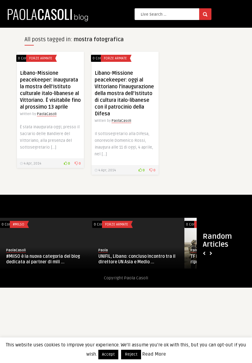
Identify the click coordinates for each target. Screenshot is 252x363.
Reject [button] (131, 354)
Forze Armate (40, 58)
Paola (103, 250)
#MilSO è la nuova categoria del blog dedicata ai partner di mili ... (43, 259)
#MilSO (18, 224)
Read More (154, 354)
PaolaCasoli (47, 114)
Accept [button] (108, 354)
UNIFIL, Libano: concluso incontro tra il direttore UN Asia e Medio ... (136, 259)
